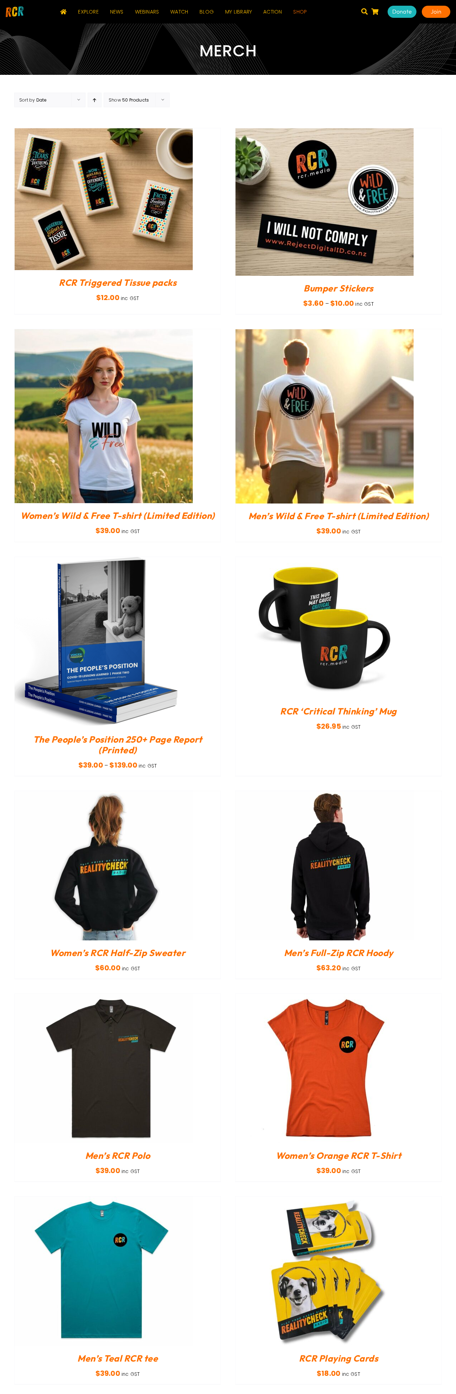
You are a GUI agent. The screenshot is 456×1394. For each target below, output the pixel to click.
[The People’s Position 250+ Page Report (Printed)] (104, 561)
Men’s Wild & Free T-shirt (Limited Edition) (338, 516)
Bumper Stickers (338, 288)
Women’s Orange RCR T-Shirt (338, 1155)
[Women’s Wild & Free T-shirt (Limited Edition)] (104, 333)
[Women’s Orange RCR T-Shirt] (324, 998)
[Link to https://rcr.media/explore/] (364, 11)
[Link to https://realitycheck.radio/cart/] (374, 11)
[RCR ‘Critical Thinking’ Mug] (324, 561)
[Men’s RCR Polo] (104, 998)
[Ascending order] (95, 100)
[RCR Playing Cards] (324, 1201)
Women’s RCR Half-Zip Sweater (117, 953)
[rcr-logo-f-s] (15, 9)
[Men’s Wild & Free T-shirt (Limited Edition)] (324, 333)
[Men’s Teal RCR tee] (104, 1201)
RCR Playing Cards (338, 1358)
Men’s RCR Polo (117, 1155)
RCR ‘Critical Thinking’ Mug (338, 711)
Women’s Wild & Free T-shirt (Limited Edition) (117, 515)
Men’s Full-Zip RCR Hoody (338, 953)
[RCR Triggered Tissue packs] (104, 132)
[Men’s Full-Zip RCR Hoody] (324, 795)
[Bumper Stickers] (324, 132)
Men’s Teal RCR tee (117, 1358)
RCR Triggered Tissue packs (117, 282)
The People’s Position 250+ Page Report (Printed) (117, 745)
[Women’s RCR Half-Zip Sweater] (104, 795)
